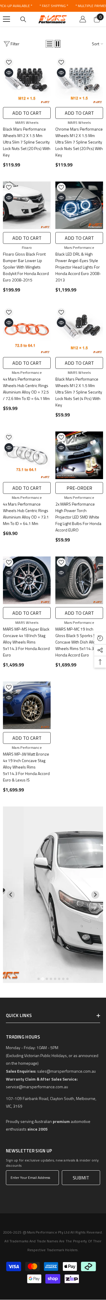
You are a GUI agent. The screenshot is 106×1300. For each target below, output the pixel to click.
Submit (81, 1177)
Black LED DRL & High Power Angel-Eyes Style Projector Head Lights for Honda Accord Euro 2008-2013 (78, 267)
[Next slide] (95, 895)
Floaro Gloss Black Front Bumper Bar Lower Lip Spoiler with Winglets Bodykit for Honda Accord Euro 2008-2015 (26, 267)
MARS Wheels (26, 122)
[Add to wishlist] (8, 62)
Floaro (27, 247)
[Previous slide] (11, 895)
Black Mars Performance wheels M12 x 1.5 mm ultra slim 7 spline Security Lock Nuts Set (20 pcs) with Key (26, 142)
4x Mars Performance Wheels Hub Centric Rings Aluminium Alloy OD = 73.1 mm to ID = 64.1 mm (26, 513)
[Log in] (83, 19)
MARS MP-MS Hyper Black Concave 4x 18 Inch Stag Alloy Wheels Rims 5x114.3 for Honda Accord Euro (26, 642)
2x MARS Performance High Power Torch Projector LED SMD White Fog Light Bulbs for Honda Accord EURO (78, 517)
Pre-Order (79, 487)
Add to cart (27, 112)
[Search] (23, 19)
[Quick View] (8, 72)
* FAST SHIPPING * (53, 6)
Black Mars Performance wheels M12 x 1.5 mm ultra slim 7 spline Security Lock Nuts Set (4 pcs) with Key (78, 392)
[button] (49, 44)
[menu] (6, 19)
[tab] (38, 979)
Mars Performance (79, 247)
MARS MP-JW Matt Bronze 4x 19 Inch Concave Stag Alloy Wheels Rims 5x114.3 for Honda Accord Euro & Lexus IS (26, 767)
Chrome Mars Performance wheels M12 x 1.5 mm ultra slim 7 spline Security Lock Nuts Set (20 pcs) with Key (79, 142)
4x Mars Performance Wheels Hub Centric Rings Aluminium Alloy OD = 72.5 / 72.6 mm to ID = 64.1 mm (26, 388)
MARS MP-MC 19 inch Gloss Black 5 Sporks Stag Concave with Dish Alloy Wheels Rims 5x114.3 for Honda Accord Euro (78, 642)
